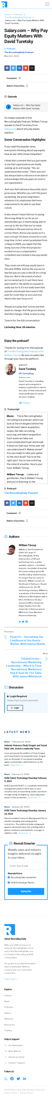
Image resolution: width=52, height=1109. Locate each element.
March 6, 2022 (11, 56)
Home (7, 14)
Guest (23, 365)
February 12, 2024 (21, 742)
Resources (9, 1025)
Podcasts (18, 14)
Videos (7, 1013)
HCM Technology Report (22, 882)
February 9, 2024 (20, 774)
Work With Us (14, 1051)
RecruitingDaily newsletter (23, 877)
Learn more (10, 979)
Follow (26, 403)
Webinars (8, 1019)
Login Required (18, 696)
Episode (12, 96)
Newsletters (15, 873)
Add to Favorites (15, 86)
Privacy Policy (26, 1093)
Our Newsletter (15, 1045)
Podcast (10, 48)
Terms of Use (10, 1093)
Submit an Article (16, 1057)
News (7, 742)
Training (8, 1030)
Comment (11, 78)
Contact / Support (16, 1063)
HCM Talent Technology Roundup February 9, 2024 (25, 780)
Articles (8, 995)
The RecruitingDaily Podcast (18, 17)
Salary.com (10, 129)
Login (16, 708)
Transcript (13, 409)
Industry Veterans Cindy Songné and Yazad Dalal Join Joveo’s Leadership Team (25, 747)
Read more (15, 765)
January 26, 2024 (20, 807)
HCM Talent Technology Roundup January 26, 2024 (25, 812)
